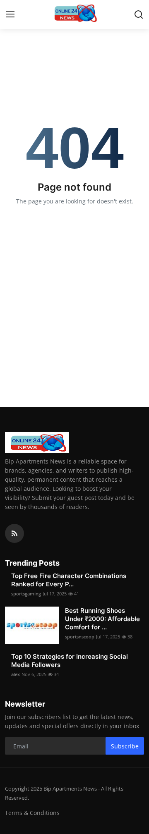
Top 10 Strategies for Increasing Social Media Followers (69, 660)
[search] (138, 14)
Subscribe (125, 746)
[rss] (14, 533)
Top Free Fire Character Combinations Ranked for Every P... (68, 580)
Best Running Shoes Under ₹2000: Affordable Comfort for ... (102, 619)
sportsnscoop (79, 636)
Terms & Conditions (32, 813)
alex (15, 674)
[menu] (10, 14)
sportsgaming (26, 593)
